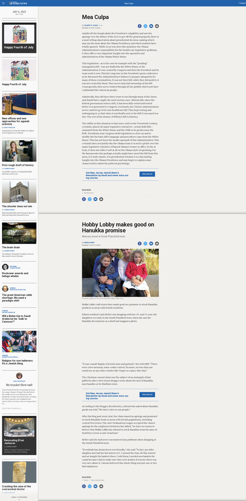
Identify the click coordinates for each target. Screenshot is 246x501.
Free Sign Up (147, 174)
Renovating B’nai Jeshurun (14, 442)
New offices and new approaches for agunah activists (15, 121)
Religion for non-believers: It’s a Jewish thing (17, 362)
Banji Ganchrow (19, 381)
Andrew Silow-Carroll (10, 357)
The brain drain (11, 247)
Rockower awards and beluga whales (15, 275)
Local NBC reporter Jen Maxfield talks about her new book (17, 173)
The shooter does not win (17, 206)
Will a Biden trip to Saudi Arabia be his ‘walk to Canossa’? (16, 318)
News (86, 480)
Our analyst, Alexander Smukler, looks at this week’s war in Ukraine (18, 255)
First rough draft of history (18, 165)
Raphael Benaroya (8, 312)
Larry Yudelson (9, 127)
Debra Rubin (89, 243)
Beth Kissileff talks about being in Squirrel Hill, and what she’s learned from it (18, 214)
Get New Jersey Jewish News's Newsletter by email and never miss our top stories (107, 175)
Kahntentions (89, 193)
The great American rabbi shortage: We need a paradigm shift (17, 297)
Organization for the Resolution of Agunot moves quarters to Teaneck (18, 131)
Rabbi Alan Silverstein (18, 289)
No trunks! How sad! (19, 385)
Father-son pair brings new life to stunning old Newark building (17, 451)
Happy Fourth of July (18, 47)
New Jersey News (97, 480)
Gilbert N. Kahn (91, 25)
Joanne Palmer (9, 168)
